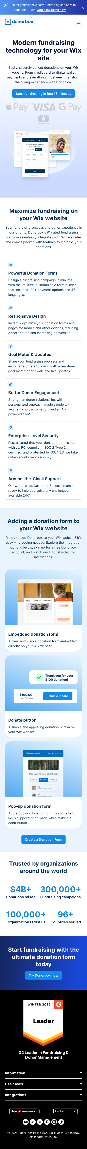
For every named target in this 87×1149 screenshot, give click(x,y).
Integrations (15, 1095)
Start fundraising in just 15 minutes (43, 94)
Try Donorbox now (43, 975)
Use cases (14, 1084)
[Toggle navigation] (78, 22)
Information (15, 1073)
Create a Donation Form (43, 839)
